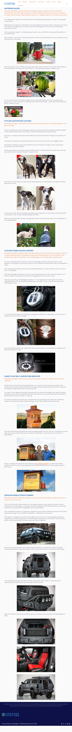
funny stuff (63, 15)
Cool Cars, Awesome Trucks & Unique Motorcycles (35, 498)
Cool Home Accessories (50, 13)
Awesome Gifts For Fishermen (44, 253)
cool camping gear (33, 257)
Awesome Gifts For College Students (31, 11)
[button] (67, 3)
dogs (12, 125)
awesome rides (9, 500)
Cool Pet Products (44, 123)
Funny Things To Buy (18, 15)
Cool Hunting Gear (55, 255)
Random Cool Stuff (31, 15)
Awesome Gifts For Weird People (31, 13)
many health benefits (41, 463)
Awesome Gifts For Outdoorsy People (22, 255)
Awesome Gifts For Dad (26, 253)
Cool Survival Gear (20, 257)
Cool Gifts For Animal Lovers (28, 123)
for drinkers (55, 15)
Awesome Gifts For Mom (12, 13)
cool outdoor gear (46, 257)
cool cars (18, 500)
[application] (27, 2)
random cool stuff (55, 379)
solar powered (57, 257)
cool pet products (57, 123)
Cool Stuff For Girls (19, 708)
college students (44, 15)
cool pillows (17, 710)
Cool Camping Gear (41, 255)
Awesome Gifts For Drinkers (52, 11)
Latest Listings (31, 708)
